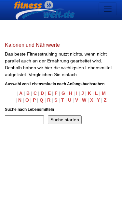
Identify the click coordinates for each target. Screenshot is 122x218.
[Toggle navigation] (108, 8)
